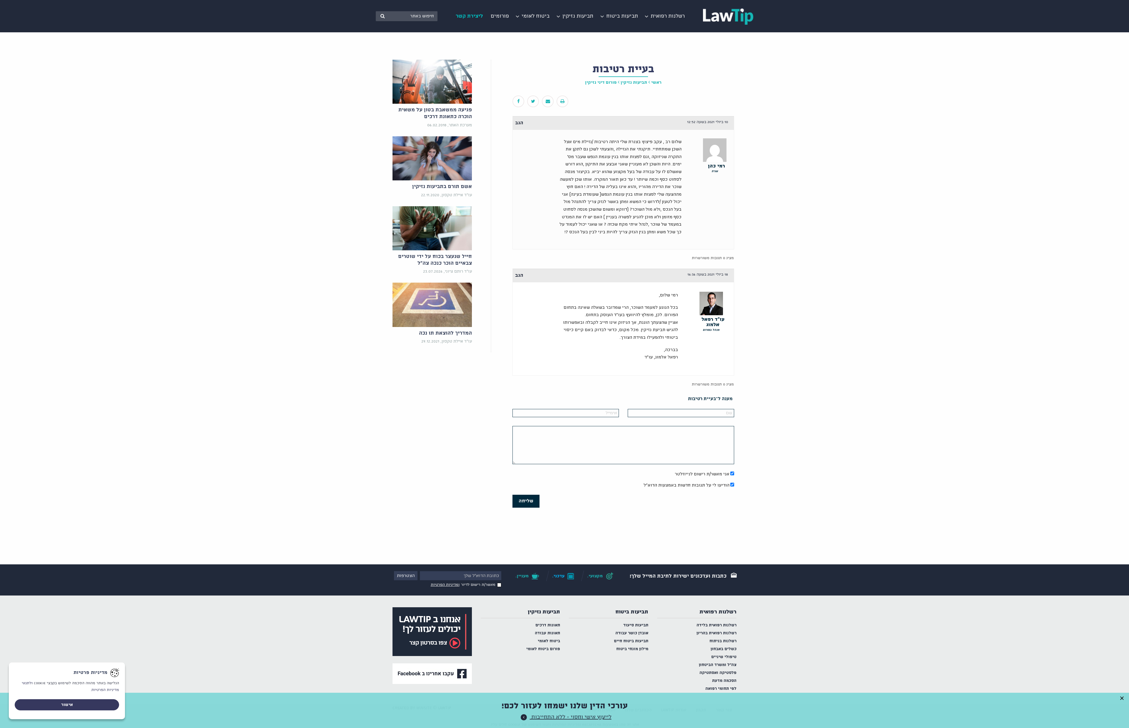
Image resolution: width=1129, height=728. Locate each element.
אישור (67, 704)
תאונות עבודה (547, 633)
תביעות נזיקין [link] (634, 82)
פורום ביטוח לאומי (543, 649)
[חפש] (382, 16)
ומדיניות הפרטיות (445, 584)
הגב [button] (519, 123)
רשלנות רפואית (717, 611)
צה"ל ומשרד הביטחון (717, 664)
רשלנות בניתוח (722, 641)
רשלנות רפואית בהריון (716, 633)
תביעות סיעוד (635, 625)
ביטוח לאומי (549, 641)
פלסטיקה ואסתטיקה (717, 672)
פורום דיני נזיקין (601, 82)
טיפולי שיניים (723, 657)
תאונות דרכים (547, 625)
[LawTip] (728, 16)
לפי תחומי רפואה (720, 688)
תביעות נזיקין (544, 611)
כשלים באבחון (723, 649)
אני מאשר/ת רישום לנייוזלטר (702, 474)
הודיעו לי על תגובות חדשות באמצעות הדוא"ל (686, 485)
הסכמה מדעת (724, 680)
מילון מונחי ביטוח (632, 649)
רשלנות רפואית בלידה (716, 625)
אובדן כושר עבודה (631, 633)
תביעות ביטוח (631, 611)
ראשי (656, 82)
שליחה (526, 501)
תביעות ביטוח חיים (631, 641)
